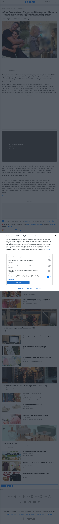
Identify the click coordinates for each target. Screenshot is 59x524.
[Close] (56, 236)
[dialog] (29, 262)
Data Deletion (21, 288)
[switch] (49, 260)
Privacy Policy (38, 288)
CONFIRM (18, 282)
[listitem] (29, 257)
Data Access (29, 288)
